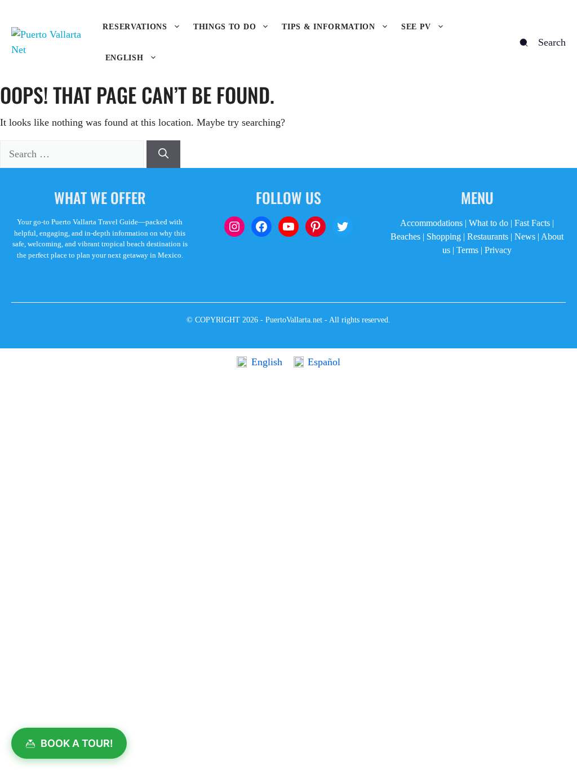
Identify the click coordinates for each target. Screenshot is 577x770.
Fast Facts (532, 223)
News (524, 236)
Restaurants (487, 236)
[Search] (163, 154)
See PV (416, 27)
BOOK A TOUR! (77, 743)
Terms (467, 250)
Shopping (444, 236)
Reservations (135, 27)
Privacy (498, 250)
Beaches (405, 236)
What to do (488, 223)
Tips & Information (328, 27)
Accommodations (431, 223)
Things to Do (224, 27)
